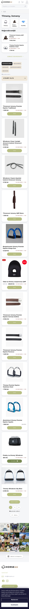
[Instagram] (7, 580)
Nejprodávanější (15, 67)
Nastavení (14, 599)
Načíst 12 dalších (14, 501)
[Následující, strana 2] (14, 507)
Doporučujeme (7, 63)
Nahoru (15, 515)
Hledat (25, 6)
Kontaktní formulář (9, 586)
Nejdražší (5, 67)
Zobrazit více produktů (14, 56)
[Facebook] (3, 580)
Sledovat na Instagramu (16, 556)
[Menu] (27, 2)
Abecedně (5, 71)
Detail (14, 113)
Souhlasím (14, 605)
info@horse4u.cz (9, 576)
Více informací (5, 596)
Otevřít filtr (8, 78)
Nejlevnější (17, 63)
